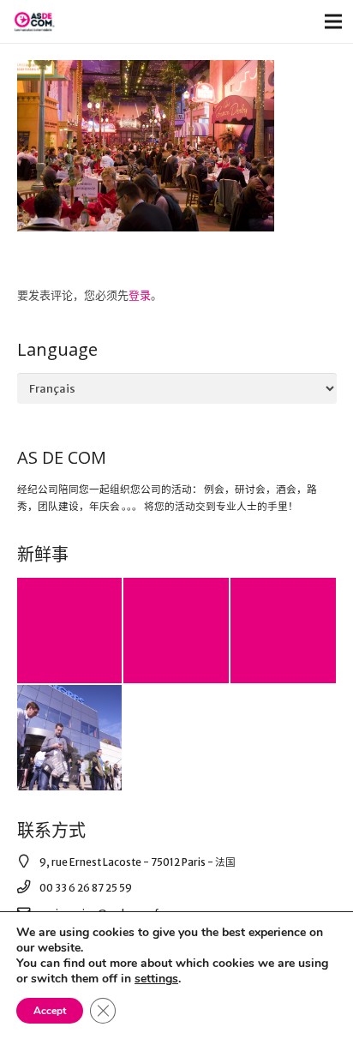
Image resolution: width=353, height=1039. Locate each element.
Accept (49, 1011)
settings (156, 979)
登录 (140, 295)
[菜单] (333, 21)
